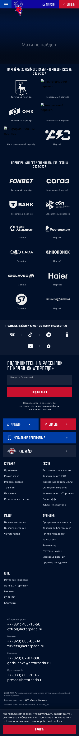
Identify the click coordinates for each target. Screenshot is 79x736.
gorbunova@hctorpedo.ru (29, 663)
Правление (11, 470)
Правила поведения (55, 562)
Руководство (11, 476)
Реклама (9, 591)
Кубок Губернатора (54, 504)
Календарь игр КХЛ (54, 476)
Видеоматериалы (15, 522)
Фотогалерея (12, 533)
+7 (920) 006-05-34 (23, 641)
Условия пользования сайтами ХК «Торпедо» (26, 704)
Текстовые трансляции (57, 470)
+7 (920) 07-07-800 (23, 658)
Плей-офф (49, 499)
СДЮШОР (9, 597)
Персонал (10, 493)
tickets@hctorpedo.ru (25, 646)
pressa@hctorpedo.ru (25, 680)
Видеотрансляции (15, 527)
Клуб (7, 573)
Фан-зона (48, 515)
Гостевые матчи (52, 551)
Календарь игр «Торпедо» (58, 493)
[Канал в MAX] (49, 346)
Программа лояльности (57, 522)
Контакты (10, 602)
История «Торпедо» (16, 579)
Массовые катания (54, 556)
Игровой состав (13, 481)
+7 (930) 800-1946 (23, 675)
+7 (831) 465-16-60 (23, 624)
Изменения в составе (17, 499)
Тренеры (9, 487)
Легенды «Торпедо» (16, 585)
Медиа (8, 515)
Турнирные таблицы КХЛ (58, 481)
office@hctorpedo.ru (24, 629)
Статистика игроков (55, 487)
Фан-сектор (50, 545)
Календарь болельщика (57, 527)
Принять (39, 729)
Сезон (46, 463)
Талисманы (49, 539)
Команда (9, 463)
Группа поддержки (54, 533)
